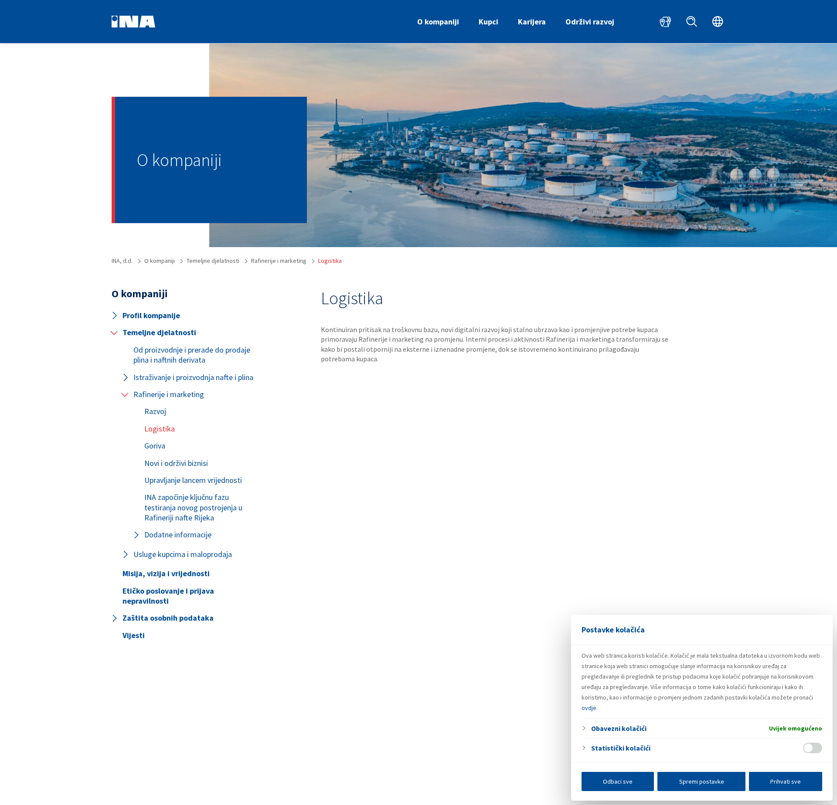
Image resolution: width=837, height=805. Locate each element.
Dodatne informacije (177, 535)
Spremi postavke (701, 781)
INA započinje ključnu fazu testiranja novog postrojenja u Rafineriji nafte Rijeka (193, 507)
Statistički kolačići (620, 748)
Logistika (159, 429)
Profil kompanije (151, 315)
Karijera (532, 22)
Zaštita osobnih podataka (168, 618)
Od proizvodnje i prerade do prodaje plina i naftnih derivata (191, 355)
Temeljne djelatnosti (159, 332)
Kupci (488, 22)
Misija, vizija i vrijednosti (166, 573)
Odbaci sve (618, 781)
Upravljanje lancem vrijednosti (193, 480)
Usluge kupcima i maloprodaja (182, 554)
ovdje (589, 708)
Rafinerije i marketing (168, 394)
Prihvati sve (785, 781)
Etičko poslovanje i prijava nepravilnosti (168, 596)
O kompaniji (438, 22)
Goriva (154, 446)
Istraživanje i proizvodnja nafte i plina (193, 377)
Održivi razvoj (589, 22)
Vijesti (133, 635)
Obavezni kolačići (618, 728)
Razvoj (155, 411)
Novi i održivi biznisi (176, 463)
